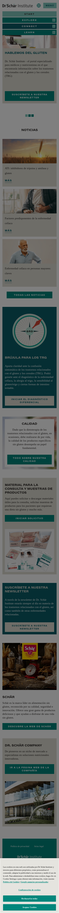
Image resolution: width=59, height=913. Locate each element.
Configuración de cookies (29, 890)
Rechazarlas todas (29, 898)
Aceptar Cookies (29, 907)
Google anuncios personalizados (34, 882)
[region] (29, 885)
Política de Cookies (11, 882)
